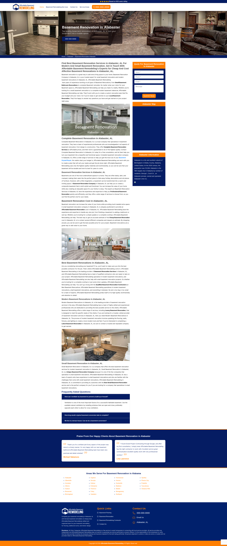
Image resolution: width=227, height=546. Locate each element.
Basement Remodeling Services (57, 7)
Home (42, 7)
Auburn (67, 488)
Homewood (119, 477)
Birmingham (69, 494)
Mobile (118, 488)
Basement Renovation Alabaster (85, 56)
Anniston (68, 483)
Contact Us (73, 7)
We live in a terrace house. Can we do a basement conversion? (86, 420)
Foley (92, 491)
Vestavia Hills (145, 488)
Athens (67, 486)
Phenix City (145, 480)
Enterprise (94, 486)
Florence (93, 488)
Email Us (140, 517)
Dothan (93, 483)
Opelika (143, 477)
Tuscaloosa (145, 486)
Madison (118, 486)
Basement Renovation (106, 516)
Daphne (93, 477)
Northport (119, 494)
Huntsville (119, 483)
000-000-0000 (102, 7)
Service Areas (84, 7)
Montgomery (120, 491)
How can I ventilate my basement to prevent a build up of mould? (86, 396)
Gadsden (93, 494)
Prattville (144, 483)
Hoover (118, 480)
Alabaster (70, 56)
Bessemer (68, 491)
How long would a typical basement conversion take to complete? (87, 415)
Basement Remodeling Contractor (110, 520)
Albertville (68, 480)
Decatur (93, 480)
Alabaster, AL (142, 522)
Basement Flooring (105, 512)
